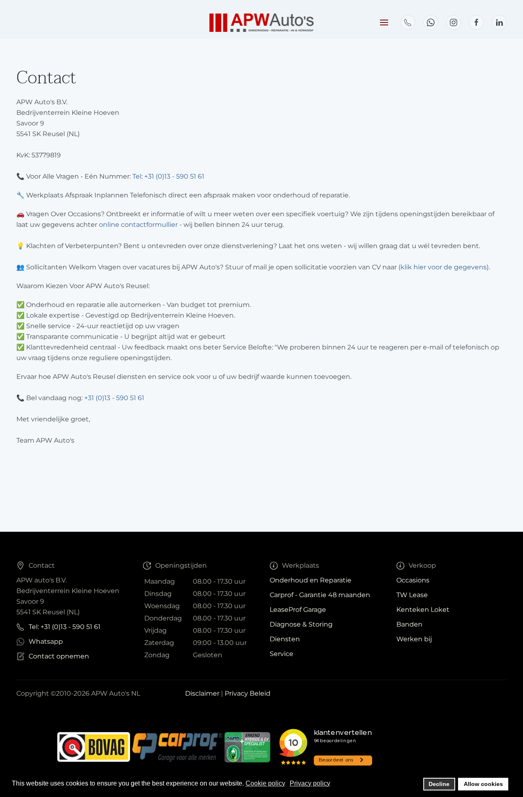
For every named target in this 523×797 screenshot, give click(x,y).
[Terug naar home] (262, 22)
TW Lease (412, 595)
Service (281, 654)
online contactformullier (138, 224)
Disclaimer (203, 693)
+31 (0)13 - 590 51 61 (114, 398)
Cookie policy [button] (265, 783)
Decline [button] (439, 784)
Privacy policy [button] (310, 783)
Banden (409, 624)
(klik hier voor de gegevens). (444, 267)
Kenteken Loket (422, 609)
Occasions (412, 580)
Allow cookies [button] (483, 784)
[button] (384, 22)
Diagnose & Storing (301, 624)
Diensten (285, 639)
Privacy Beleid (247, 693)
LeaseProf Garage (298, 609)
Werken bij (414, 639)
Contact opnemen (59, 656)
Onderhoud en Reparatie (310, 580)
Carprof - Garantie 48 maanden (320, 595)
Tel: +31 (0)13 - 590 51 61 (168, 176)
